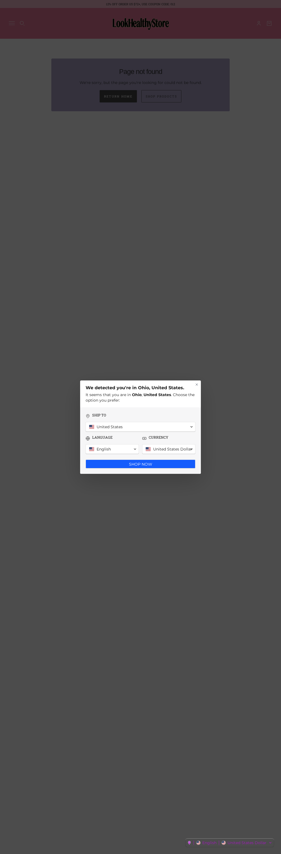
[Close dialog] (197, 385)
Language (102, 437)
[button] (229, 842)
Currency (158, 437)
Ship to (99, 415)
